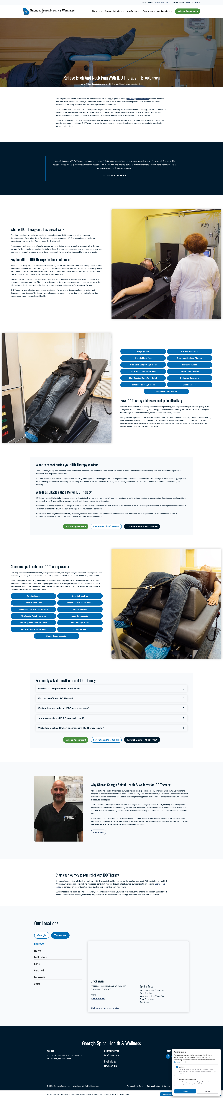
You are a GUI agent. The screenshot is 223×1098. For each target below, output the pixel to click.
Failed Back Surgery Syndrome (143, 365)
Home (82, 84)
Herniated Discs (189, 365)
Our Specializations (96, 84)
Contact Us (98, 832)
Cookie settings (168, 1094)
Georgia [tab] (41, 935)
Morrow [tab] (37, 950)
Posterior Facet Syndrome (143, 385)
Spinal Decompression (166, 391)
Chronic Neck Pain (143, 358)
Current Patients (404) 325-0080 (141, 526)
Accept (185, 1091)
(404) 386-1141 (161, 2)
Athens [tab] (37, 983)
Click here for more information (105, 1008)
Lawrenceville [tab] (39, 977)
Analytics (182, 1067)
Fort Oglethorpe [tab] (41, 957)
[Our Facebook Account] (168, 1056)
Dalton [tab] (37, 964)
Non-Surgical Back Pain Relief (143, 378)
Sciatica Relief (189, 385)
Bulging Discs (143, 351)
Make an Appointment (187, 11)
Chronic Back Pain (189, 351)
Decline (207, 1091)
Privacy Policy (179, 1062)
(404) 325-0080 (192, 2)
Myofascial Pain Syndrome (143, 371)
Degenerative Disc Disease (189, 358)
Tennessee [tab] (60, 935)
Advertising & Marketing (187, 1079)
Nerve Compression (189, 371)
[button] (97, 11)
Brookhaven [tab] (39, 944)
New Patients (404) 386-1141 (106, 526)
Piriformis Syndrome (189, 378)
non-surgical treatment (138, 98)
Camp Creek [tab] (39, 970)
